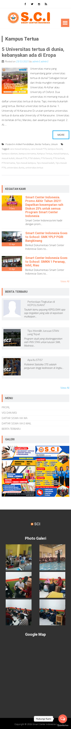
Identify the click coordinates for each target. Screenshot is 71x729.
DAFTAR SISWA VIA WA (14, 418)
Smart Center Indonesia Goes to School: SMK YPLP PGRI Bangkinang (46, 236)
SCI (37, 524)
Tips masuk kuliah (45, 162)
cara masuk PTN (39, 148)
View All (64, 281)
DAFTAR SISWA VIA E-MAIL (16, 423)
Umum (54, 144)
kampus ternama (27, 153)
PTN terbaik (59, 158)
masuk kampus (60, 153)
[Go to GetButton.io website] (62, 725)
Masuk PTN (21, 158)
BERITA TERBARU (11, 428)
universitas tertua (34, 167)
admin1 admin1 (40, 61)
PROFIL (6, 407)
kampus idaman (10, 153)
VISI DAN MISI (9, 412)
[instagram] (39, 4)
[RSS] (46, 4)
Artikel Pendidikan (25, 144)
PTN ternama (8, 162)
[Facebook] (25, 4)
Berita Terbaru (42, 144)
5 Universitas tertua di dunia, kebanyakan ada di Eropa (33, 52)
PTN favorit (46, 158)
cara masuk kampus (19, 148)
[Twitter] (32, 4)
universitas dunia (15, 167)
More (60, 134)
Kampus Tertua (44, 153)
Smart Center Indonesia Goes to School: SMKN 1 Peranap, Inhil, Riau (46, 261)
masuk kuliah (8, 158)
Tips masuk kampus (26, 162)
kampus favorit (55, 148)
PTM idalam (34, 158)
